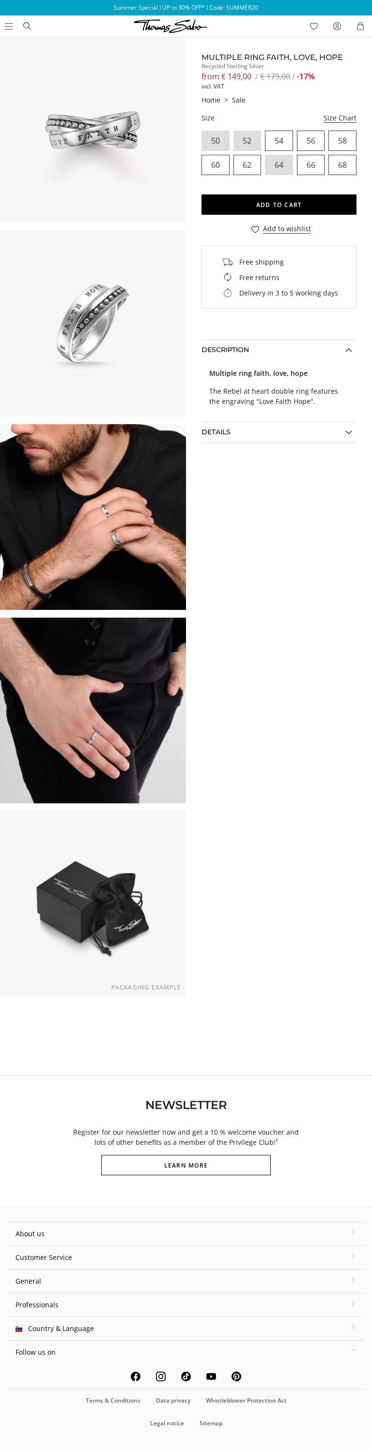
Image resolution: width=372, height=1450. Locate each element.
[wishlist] (314, 26)
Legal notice (167, 1423)
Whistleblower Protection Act (246, 1400)
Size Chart (340, 117)
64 (279, 165)
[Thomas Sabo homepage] (27, 26)
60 (215, 165)
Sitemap (211, 1423)
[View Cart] (360, 26)
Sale (239, 99)
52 (247, 140)
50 (215, 140)
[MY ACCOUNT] (337, 26)
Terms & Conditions (113, 1400)
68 (342, 165)
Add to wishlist (287, 229)
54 (279, 140)
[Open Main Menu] (8, 26)
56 (311, 140)
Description (225, 349)
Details (216, 432)
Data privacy (173, 1400)
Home (211, 99)
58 (342, 140)
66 (311, 165)
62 (247, 165)
